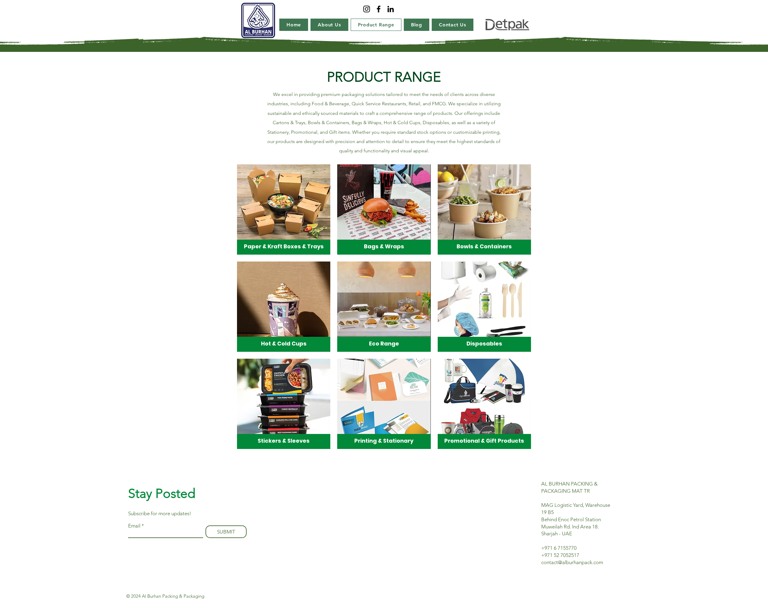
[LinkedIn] (390, 8)
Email (134, 525)
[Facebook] (378, 8)
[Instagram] (366, 8)
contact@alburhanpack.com (572, 562)
